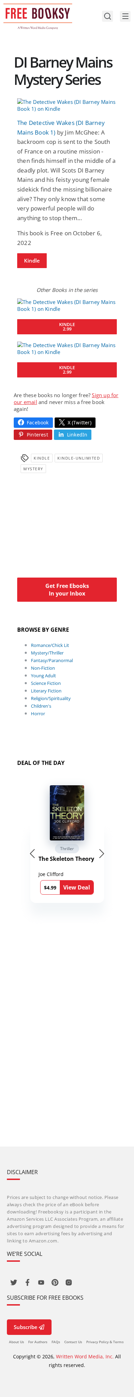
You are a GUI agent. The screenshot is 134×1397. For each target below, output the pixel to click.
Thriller (67, 849)
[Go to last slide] (32, 853)
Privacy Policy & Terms (105, 1341)
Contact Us (73, 1341)
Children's (41, 706)
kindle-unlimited (78, 458)
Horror (38, 713)
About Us (16, 1341)
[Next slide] (101, 853)
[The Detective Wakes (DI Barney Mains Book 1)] (67, 105)
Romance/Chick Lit (50, 645)
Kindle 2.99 (67, 326)
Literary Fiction (46, 691)
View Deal (76, 887)
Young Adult (43, 675)
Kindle (32, 260)
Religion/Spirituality (51, 698)
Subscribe (25, 1327)
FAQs (56, 1341)
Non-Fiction (43, 668)
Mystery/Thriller (47, 653)
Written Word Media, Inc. (85, 1356)
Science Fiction (46, 683)
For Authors (37, 1341)
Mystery (33, 468)
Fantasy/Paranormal (52, 660)
